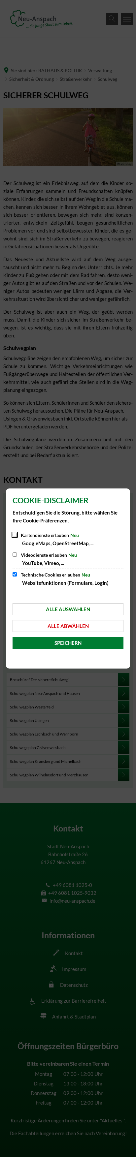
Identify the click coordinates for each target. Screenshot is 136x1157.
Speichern (68, 643)
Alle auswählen (68, 609)
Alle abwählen (68, 626)
